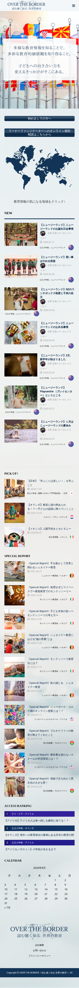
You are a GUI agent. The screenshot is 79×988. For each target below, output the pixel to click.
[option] (39, 60)
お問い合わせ (39, 950)
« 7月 (7, 907)
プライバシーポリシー (39, 955)
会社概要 (39, 945)
